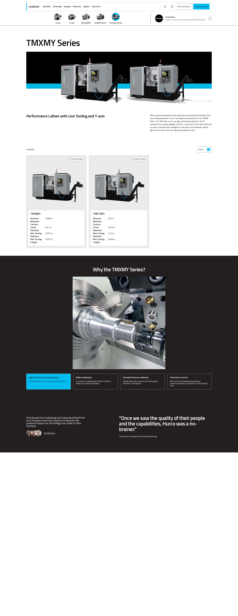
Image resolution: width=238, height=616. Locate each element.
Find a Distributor (184, 6)
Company (67, 6)
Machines (47, 6)
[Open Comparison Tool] (165, 7)
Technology (57, 6)
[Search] (172, 7)
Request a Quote (201, 6)
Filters (201, 149)
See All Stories (49, 433)
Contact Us (96, 6)
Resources (77, 6)
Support (86, 6)
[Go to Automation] (210, 18)
